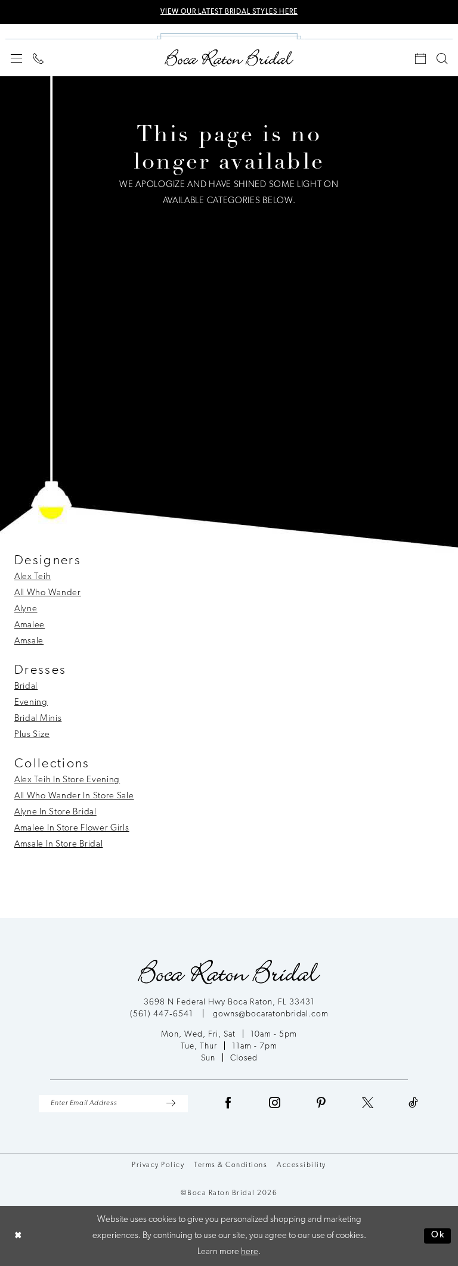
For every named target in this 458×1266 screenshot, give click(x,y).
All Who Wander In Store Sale (74, 796)
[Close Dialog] (18, 1235)
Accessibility (301, 1165)
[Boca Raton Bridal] (229, 58)
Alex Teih (32, 577)
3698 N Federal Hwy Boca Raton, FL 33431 (229, 1002)
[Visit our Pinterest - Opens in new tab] (321, 1103)
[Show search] (442, 58)
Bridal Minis (37, 718)
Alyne (26, 609)
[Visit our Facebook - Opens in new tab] (228, 1103)
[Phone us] (38, 58)
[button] (16, 58)
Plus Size (31, 734)
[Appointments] (420, 58)
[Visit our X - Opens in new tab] (368, 1103)
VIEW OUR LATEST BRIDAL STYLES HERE (229, 11)
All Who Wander (47, 593)
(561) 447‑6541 (163, 1014)
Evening (31, 702)
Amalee (29, 625)
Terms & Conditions (230, 1165)
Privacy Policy (158, 1165)
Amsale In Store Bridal (58, 844)
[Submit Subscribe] (170, 1103)
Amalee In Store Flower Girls (71, 828)
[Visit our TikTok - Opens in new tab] (413, 1103)
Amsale (29, 641)
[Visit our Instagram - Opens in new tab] (274, 1103)
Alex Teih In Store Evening (67, 780)
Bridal (26, 686)
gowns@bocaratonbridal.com (271, 1014)
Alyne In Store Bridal (55, 812)
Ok (438, 1235)
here (249, 1252)
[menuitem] (16, 58)
